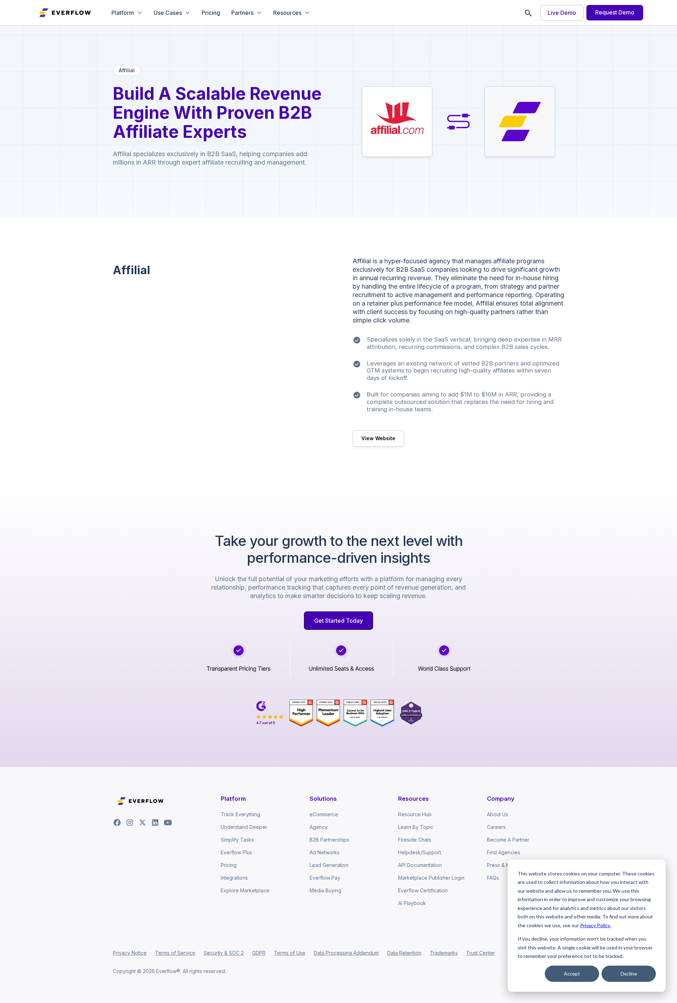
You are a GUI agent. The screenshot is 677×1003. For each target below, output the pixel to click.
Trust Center (480, 953)
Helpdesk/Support (419, 852)
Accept (572, 974)
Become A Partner (508, 840)
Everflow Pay (325, 878)
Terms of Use (289, 953)
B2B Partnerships (329, 840)
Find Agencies (503, 852)
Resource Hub (415, 814)
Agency (319, 827)
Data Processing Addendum (346, 953)
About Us (497, 814)
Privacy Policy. (595, 925)
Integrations (234, 878)
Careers (496, 827)
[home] (65, 12)
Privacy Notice (130, 953)
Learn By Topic (415, 827)
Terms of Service (175, 953)
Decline (629, 974)
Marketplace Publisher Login (431, 878)
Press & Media (503, 865)
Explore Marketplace (245, 890)
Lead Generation (329, 865)
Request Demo (614, 12)
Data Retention (404, 953)
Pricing (211, 12)
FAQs (493, 878)
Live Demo (562, 12)
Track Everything (240, 814)
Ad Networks (325, 852)
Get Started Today (338, 620)
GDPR (259, 953)
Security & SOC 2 (224, 953)
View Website (378, 438)
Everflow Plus (236, 852)
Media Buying (325, 890)
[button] (127, 12)
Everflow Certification (423, 890)
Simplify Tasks (237, 840)
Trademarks (444, 953)
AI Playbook (412, 903)
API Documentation (420, 865)
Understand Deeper (244, 827)
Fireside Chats (414, 840)
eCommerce (324, 814)
